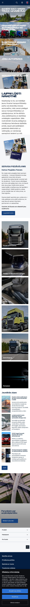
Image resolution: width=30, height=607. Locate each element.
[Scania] (27, 2)
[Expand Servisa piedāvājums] (28, 74)
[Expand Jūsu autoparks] (28, 57)
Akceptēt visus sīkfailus (15, 591)
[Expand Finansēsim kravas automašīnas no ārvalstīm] (28, 24)
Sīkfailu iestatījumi (15, 602)
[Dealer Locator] (22, 2)
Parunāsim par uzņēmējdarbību (9, 512)
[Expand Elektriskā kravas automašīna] (28, 41)
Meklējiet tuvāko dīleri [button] (8, 521)
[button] (15, 530)
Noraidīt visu (15, 597)
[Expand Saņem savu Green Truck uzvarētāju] (28, 7)
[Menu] (2, 2)
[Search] (16, 2)
